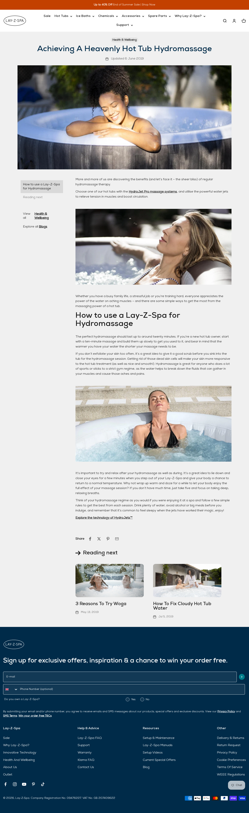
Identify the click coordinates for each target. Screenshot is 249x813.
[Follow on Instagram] (14, 784)
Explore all (35, 226)
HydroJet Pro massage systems (153, 191)
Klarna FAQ (86, 760)
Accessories (131, 16)
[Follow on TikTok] (42, 784)
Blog (146, 767)
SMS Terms (10, 716)
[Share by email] (117, 539)
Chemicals (106, 16)
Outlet (7, 774)
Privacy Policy (226, 711)
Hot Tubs (61, 16)
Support (122, 24)
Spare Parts (157, 16)
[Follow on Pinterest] (33, 784)
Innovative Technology (19, 752)
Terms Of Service (230, 767)
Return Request (228, 745)
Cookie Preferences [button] (231, 760)
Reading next (33, 197)
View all (36, 216)
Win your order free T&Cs (35, 716)
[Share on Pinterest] (108, 539)
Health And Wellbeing (19, 760)
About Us (10, 767)
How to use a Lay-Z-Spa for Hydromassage (41, 186)
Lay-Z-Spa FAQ (90, 738)
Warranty (85, 752)
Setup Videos (153, 752)
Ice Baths (83, 16)
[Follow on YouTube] (24, 784)
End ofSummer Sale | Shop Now (130, 5)
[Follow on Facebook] (5, 784)
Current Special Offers (159, 760)
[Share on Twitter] (99, 539)
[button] (242, 677)
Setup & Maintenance (158, 738)
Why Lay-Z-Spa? (188, 16)
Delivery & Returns (230, 738)
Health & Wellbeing (124, 40)
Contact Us (86, 767)
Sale (47, 16)
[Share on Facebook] (90, 539)
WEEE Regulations (231, 774)
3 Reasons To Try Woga (100, 604)
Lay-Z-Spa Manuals (158, 745)
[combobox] (10, 689)
